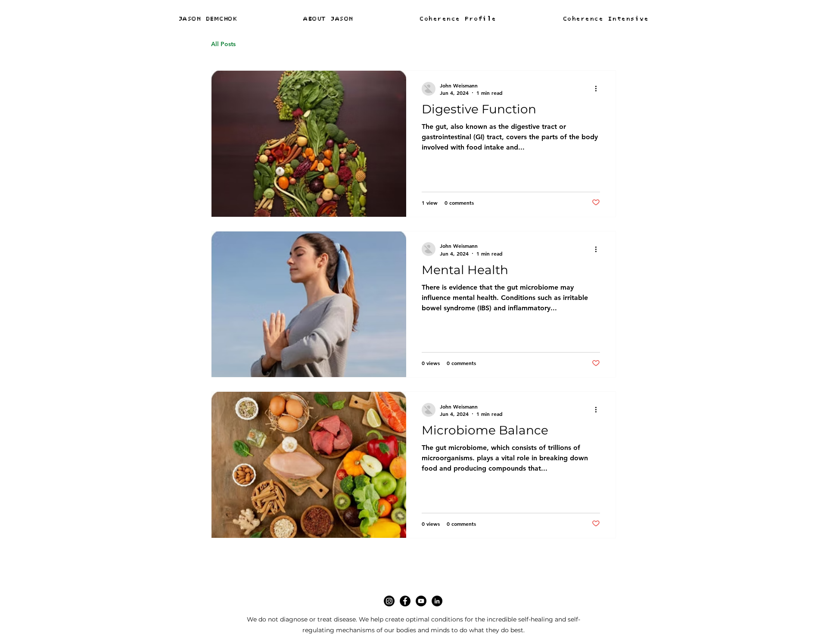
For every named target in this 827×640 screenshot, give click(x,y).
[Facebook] (405, 601)
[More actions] (599, 89)
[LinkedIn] (437, 601)
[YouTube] (421, 601)
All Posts (223, 44)
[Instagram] (389, 601)
